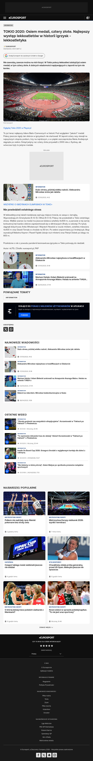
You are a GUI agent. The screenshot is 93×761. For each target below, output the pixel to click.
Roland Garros (46, 730)
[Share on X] (5, 329)
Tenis (46, 699)
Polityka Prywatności (46, 685)
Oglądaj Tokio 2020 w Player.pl (17, 128)
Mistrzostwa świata (46, 740)
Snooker (47, 713)
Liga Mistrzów (46, 723)
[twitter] (44, 755)
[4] (49, 645)
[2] (43, 645)
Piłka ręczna (46, 706)
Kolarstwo (46, 709)
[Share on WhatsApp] (11, 329)
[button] (4, 18)
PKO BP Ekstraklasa (46, 727)
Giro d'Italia (47, 737)
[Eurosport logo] (17, 18)
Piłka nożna (46, 696)
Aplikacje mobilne (46, 671)
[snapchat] (49, 755)
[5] (52, 645)
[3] (46, 645)
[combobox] (46, 653)
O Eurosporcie (46, 667)
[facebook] (38, 755)
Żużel (46, 702)
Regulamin (46, 681)
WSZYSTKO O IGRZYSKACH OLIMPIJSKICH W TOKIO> (27, 204)
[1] (41, 645)
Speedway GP (47, 734)
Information (8, 25)
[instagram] (54, 755)
